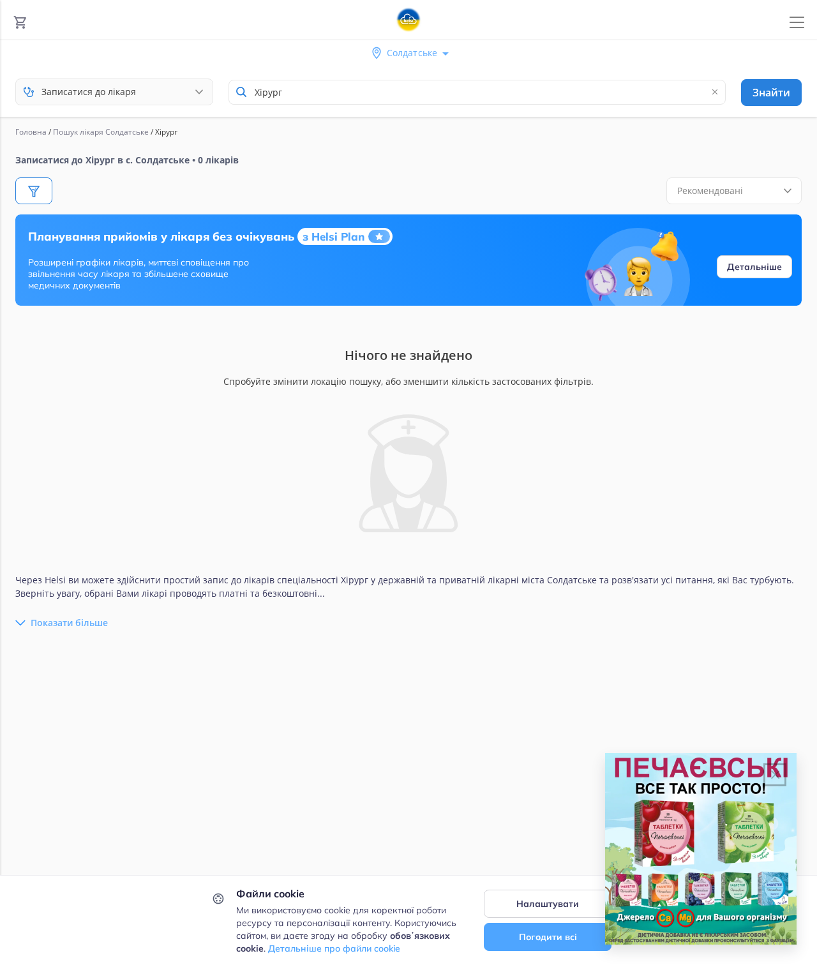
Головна (31, 131)
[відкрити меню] (797, 22)
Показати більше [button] (69, 623)
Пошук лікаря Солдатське (101, 131)
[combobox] (477, 92)
